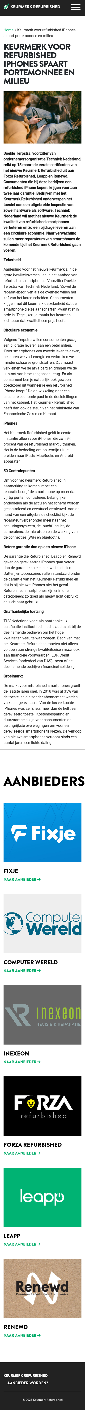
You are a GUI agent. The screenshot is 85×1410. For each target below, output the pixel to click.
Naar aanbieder (20, 879)
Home (8, 30)
